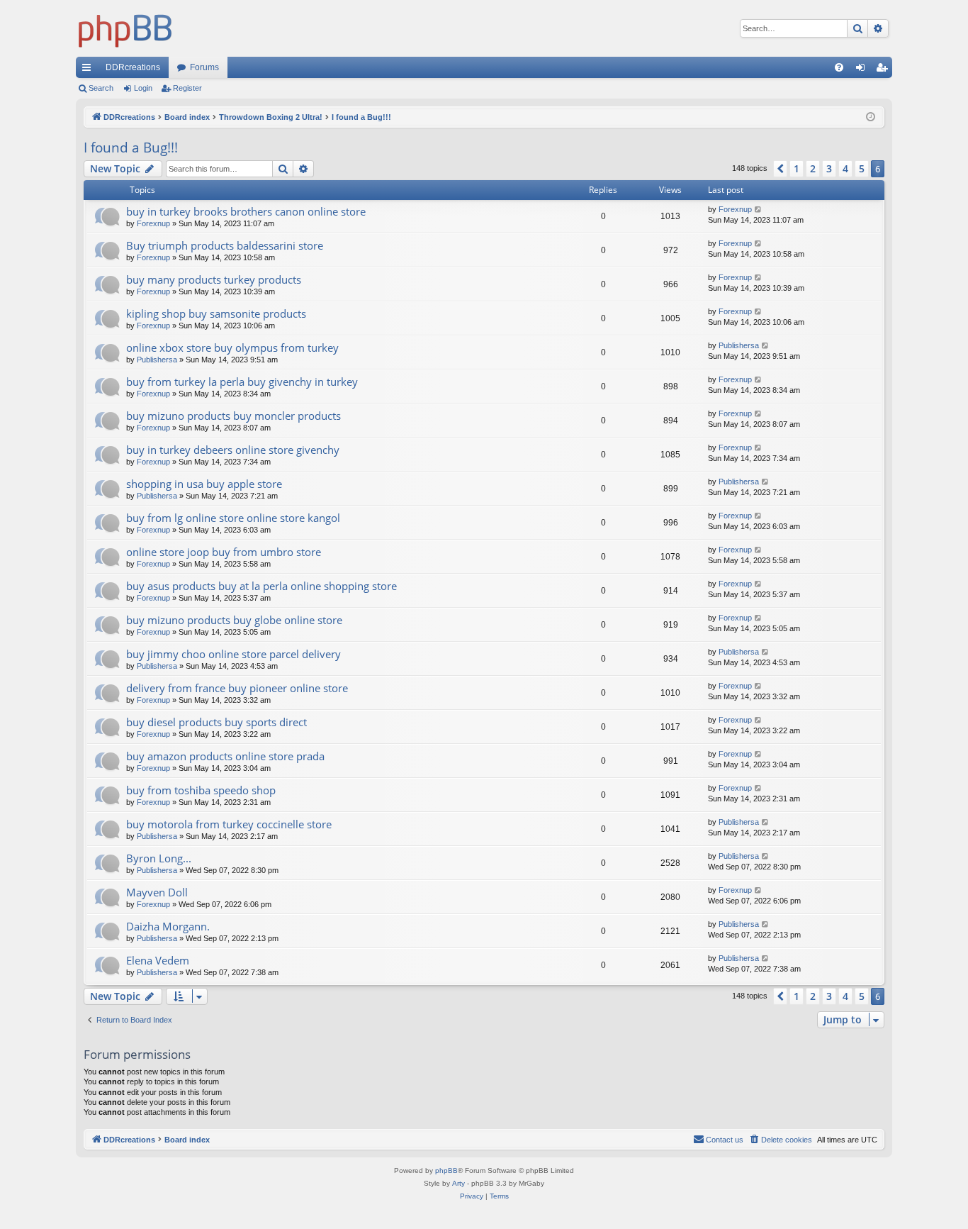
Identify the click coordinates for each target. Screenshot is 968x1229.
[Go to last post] (758, 209)
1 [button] (796, 168)
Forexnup (153, 223)
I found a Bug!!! (131, 147)
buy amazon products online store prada (225, 756)
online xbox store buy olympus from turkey (232, 347)
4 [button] (845, 168)
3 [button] (829, 168)
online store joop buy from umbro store (223, 552)
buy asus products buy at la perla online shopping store (261, 586)
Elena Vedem (157, 960)
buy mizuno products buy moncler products (233, 415)
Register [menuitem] (884, 70)
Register (187, 88)
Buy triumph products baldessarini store (224, 245)
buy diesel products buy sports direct (216, 722)
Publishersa (157, 359)
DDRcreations (133, 67)
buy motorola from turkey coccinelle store (229, 824)
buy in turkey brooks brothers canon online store (246, 211)
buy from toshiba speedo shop (201, 790)
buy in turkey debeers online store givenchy (232, 450)
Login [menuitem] (863, 70)
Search (101, 88)
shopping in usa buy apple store (204, 484)
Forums (204, 67)
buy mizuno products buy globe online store (234, 620)
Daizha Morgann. (168, 926)
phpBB (446, 1170)
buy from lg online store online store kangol (233, 518)
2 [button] (813, 168)
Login (143, 88)
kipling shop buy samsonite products (216, 313)
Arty (458, 1183)
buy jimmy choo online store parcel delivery (233, 654)
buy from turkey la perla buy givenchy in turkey (242, 381)
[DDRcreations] (125, 28)
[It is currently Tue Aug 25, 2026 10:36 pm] (870, 117)
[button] (780, 168)
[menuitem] (839, 67)
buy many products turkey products (213, 279)
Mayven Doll (157, 892)
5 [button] (862, 168)
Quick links (89, 70)
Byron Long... (158, 858)
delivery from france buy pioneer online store (237, 688)
